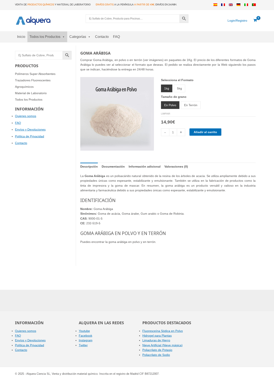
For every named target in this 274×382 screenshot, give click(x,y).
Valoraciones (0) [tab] (176, 166)
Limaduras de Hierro (156, 340)
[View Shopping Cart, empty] (255, 20)
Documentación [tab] (113, 166)
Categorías (77, 37)
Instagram (85, 340)
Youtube (84, 331)
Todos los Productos (45, 37)
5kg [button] (179, 88)
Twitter (83, 345)
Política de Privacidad (29, 136)
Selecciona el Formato (177, 80)
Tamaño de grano (173, 96)
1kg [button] (166, 88)
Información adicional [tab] (145, 166)
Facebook (85, 335)
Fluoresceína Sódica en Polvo (162, 331)
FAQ (116, 37)
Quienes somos (25, 116)
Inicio (21, 37)
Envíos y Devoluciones (30, 129)
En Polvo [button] (170, 105)
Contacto (102, 37)
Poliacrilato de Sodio (156, 355)
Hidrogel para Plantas (157, 335)
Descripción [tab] (89, 166)
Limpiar (165, 113)
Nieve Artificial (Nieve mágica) (162, 345)
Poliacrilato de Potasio (157, 350)
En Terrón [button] (190, 105)
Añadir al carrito (205, 132)
